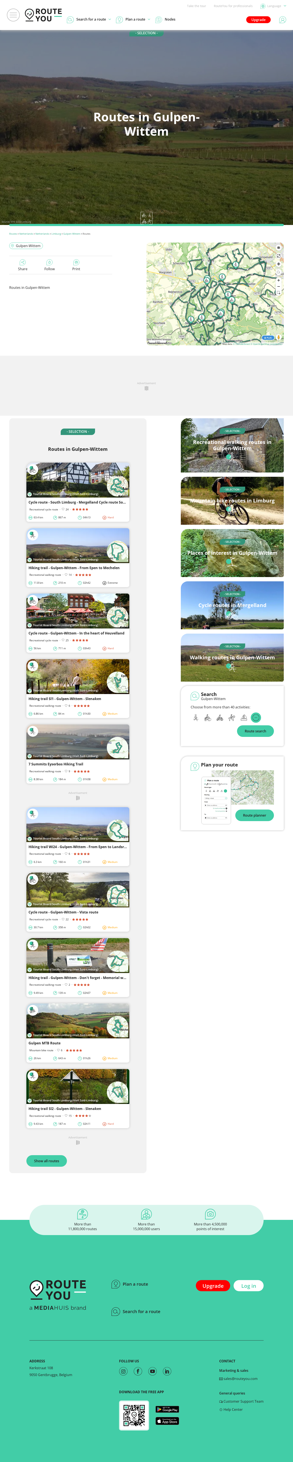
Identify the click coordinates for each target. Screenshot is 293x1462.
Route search (255, 731)
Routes (13, 233)
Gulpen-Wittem (71, 233)
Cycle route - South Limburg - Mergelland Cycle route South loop (83, 502)
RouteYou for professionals (233, 6)
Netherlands (26, 233)
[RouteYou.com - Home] (43, 15)
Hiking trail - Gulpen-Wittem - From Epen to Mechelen (74, 567)
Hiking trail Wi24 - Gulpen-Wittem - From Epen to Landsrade (79, 846)
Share (22, 269)
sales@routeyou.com (240, 1378)
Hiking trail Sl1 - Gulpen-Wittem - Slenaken (65, 698)
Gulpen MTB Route (44, 1043)
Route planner (254, 815)
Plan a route (135, 1284)
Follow (49, 269)
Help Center (233, 1409)
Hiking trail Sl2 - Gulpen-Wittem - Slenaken (65, 1108)
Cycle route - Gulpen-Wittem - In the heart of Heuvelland (76, 633)
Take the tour (196, 6)
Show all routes (46, 1161)
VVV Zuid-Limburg (21, 221)
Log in (248, 1285)
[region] (215, 294)
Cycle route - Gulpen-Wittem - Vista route (63, 912)
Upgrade (258, 19)
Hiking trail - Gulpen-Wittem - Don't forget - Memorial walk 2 (80, 977)
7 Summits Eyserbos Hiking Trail (56, 764)
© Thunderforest (241, 343)
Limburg (56, 233)
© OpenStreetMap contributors (266, 343)
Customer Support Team (243, 1401)
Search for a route (141, 1311)
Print (76, 269)
